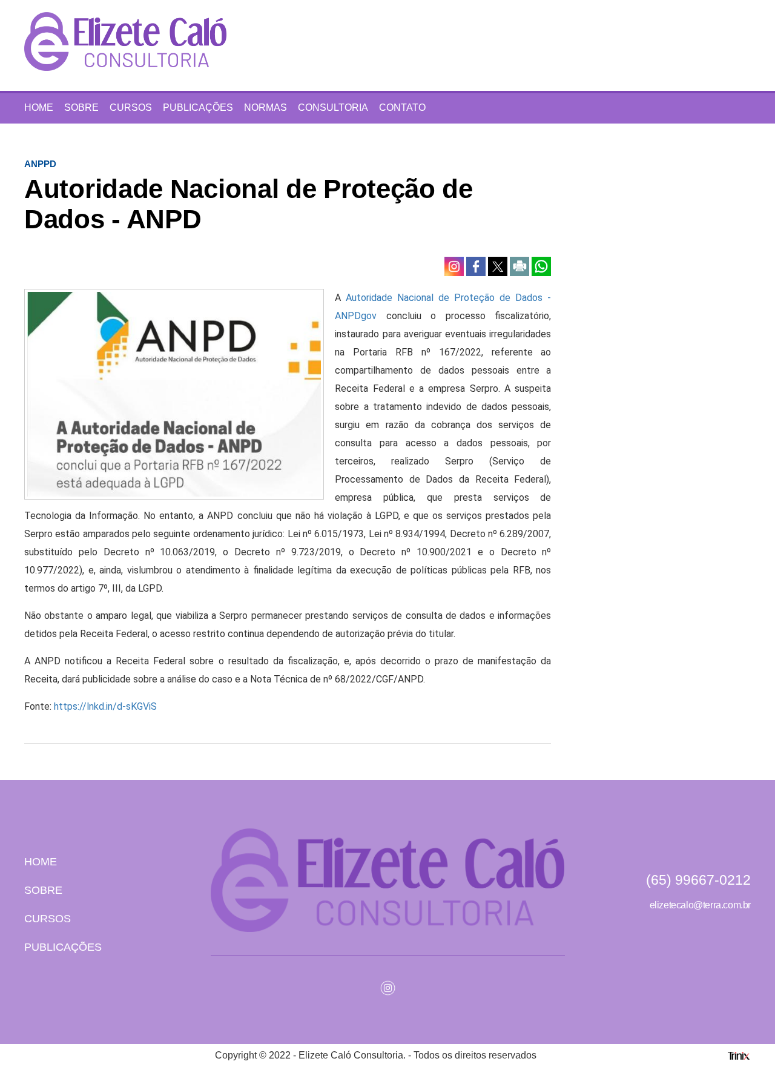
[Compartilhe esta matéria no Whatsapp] (541, 265)
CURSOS (131, 107)
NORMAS (265, 107)
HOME (38, 107)
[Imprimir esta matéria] (521, 265)
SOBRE (81, 107)
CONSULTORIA (333, 107)
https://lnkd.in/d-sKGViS (105, 706)
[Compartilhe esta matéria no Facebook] (477, 265)
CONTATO (402, 107)
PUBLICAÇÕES (198, 107)
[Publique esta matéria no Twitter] (499, 265)
